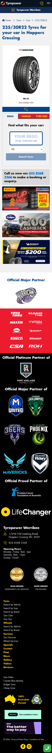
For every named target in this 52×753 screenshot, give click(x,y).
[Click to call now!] (41, 3)
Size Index (8, 677)
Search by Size (10, 608)
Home (8, 20)
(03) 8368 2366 (18, 542)
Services (8, 633)
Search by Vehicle (12, 604)
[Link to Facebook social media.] (23, 746)
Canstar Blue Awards (13, 680)
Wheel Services (10, 641)
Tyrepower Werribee (28, 9)
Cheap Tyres (9, 688)
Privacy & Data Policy (19, 739)
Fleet (6, 652)
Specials (8, 644)
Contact (7, 648)
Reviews (8, 667)
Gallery (7, 659)
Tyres (6, 601)
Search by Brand (11, 611)
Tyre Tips (7, 619)
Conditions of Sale (37, 739)
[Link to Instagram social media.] (29, 746)
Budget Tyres (9, 684)
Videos (7, 663)
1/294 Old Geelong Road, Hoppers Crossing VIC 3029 (24, 535)
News (6, 656)
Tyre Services (9, 637)
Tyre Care (8, 615)
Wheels (7, 622)
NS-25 (26, 99)
